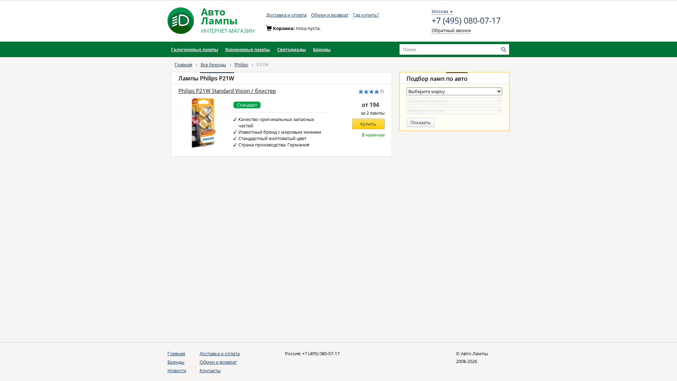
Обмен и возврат (329, 15)
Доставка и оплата (286, 15)
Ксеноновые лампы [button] (247, 49)
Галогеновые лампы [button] (194, 49)
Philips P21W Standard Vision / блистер (227, 91)
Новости (176, 370)
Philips (241, 64)
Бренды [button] (322, 49)
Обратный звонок (451, 30)
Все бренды (213, 64)
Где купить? (366, 15)
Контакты (210, 370)
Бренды (175, 362)
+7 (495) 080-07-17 (466, 21)
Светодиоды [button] (291, 49)
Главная (183, 64)
